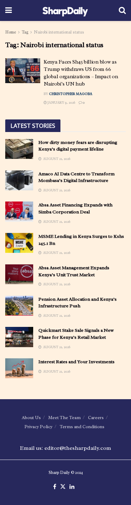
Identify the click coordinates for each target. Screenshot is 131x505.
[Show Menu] (8, 10)
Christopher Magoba (70, 94)
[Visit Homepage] (65, 10)
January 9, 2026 (61, 102)
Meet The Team (64, 417)
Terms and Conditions (82, 427)
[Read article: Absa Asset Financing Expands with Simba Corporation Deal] (19, 211)
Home (10, 32)
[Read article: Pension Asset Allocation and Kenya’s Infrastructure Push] (19, 306)
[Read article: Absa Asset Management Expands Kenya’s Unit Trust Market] (19, 274)
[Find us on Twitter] (63, 487)
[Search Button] (122, 10)
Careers (96, 417)
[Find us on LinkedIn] (72, 487)
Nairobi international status (59, 32)
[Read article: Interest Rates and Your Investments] (19, 368)
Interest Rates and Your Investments (76, 362)
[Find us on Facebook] (54, 487)
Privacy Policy (38, 427)
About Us (31, 417)
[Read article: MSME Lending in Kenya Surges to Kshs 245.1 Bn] (19, 243)
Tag (25, 32)
